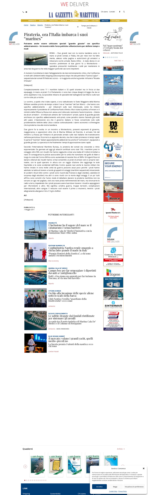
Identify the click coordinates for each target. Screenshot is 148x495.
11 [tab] (43, 480)
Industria (54, 21)
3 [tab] (107, 57)
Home (26, 25)
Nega (115, 487)
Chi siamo (104, 12)
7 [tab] (115, 57)
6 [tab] (113, 57)
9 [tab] (40, 480)
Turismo (85, 21)
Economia (74, 21)
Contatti (112, 12)
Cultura (95, 21)
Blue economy (53, 261)
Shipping (26, 494)
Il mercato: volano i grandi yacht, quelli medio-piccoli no (70, 340)
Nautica (105, 21)
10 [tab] (41, 480)
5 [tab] (111, 57)
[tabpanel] (113, 50)
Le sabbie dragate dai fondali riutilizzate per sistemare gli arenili (71, 317)
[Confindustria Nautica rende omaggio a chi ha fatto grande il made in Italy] (35, 252)
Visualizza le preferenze (134, 487)
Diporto (40, 25)
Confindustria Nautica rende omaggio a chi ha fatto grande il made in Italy (70, 249)
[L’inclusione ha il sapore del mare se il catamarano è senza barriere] (35, 229)
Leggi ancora (113, 50)
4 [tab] (109, 57)
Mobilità (42, 21)
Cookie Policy (113, 491)
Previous (25, 466)
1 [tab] (103, 57)
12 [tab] (45, 480)
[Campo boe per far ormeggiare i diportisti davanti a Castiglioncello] (35, 275)
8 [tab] (117, 57)
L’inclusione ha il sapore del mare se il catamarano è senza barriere (70, 226)
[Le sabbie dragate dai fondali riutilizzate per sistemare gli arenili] (35, 320)
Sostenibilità (55, 494)
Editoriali (115, 21)
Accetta (99, 487)
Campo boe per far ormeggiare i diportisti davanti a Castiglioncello (72, 272)
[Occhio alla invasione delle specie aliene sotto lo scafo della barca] (35, 297)
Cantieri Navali (53, 351)
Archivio (120, 449)
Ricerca (64, 21)
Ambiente (32, 21)
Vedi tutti (117, 61)
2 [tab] (105, 57)
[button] (144, 468)
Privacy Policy (122, 491)
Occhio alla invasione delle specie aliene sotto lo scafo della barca (71, 294)
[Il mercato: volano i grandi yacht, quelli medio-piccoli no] (35, 343)
